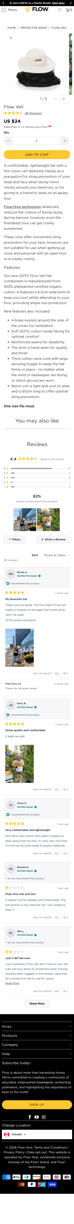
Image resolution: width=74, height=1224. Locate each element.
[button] (23, 113)
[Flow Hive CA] (37, 10)
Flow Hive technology (22, 207)
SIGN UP (37, 1105)
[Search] (60, 10)
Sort (35, 555)
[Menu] (2, 10)
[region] (37, 519)
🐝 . (37, 3)
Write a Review (57, 540)
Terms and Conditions (50, 1147)
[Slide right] (63, 99)
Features (12, 267)
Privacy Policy (14, 1152)
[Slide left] (55, 99)
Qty (6, 132)
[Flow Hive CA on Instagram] (44, 1117)
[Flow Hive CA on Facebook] (30, 1117)
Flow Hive (25, 1147)
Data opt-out (37, 1152)
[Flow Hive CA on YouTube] (37, 1117)
